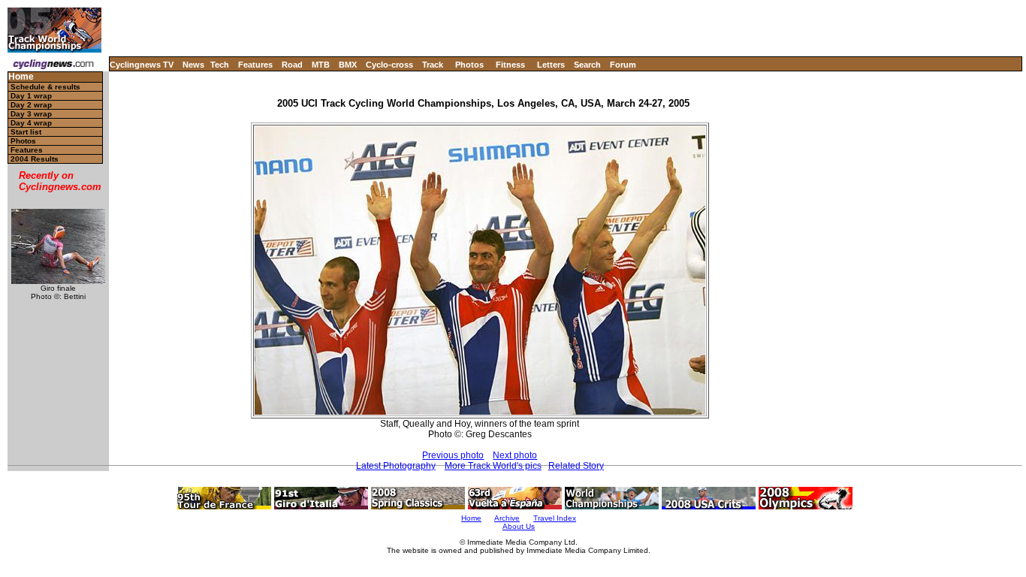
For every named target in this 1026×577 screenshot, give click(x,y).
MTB (321, 64)
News (193, 64)
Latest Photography (396, 466)
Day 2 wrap (31, 105)
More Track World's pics (493, 466)
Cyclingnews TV (142, 64)
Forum (623, 64)
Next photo (515, 455)
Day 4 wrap (31, 123)
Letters (551, 64)
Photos (469, 64)
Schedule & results (45, 87)
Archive (507, 518)
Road (292, 64)
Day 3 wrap (31, 114)
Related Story (576, 466)
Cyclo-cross (389, 64)
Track (432, 64)
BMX (348, 64)
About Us (518, 526)
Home (21, 77)
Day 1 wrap (31, 96)
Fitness (510, 64)
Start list (26, 132)
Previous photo (453, 455)
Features (255, 64)
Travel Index (554, 518)
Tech (219, 64)
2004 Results (35, 159)
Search (587, 64)
